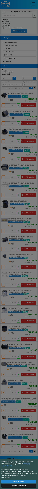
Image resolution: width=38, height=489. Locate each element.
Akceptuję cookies (19, 481)
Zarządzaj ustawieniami (19, 485)
